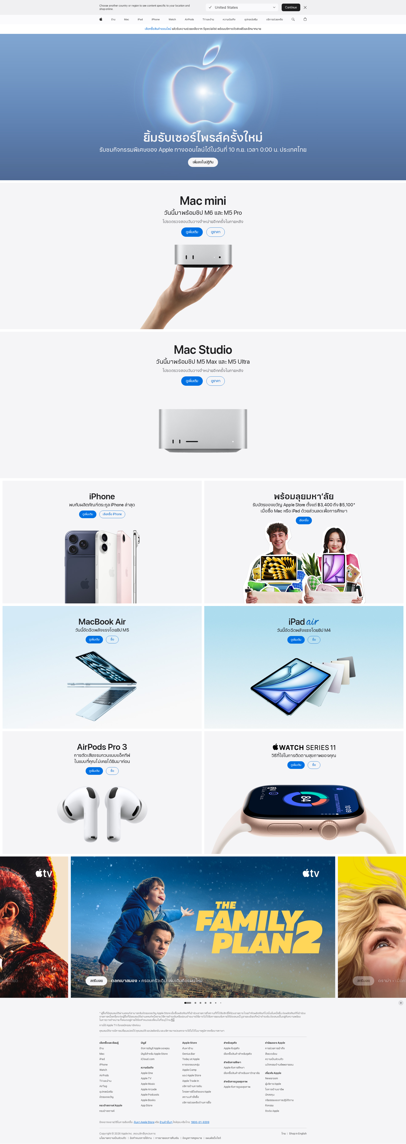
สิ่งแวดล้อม (271, 1054)
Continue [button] (291, 7)
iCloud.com (147, 1059)
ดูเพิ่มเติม (192, 232)
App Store (146, 1105)
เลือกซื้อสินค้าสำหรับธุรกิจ (238, 1054)
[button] (242, 7)
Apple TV (146, 1078)
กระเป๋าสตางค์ (107, 1111)
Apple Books (148, 1100)
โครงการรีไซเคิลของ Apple (196, 1092)
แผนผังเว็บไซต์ (213, 1138)
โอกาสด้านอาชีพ (274, 1089)
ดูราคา (215, 232)
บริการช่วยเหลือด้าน (196, 1102)
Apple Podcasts (150, 1095)
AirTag (103, 1086)
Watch (103, 1070)
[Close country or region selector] (305, 7)
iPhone (103, 1065)
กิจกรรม (269, 1105)
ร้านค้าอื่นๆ (166, 1122)
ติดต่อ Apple (272, 1111)
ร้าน (101, 1048)
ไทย (283, 1134)
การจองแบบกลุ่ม (191, 1065)
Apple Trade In (190, 1081)
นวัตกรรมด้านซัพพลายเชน (279, 1065)
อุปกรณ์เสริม (106, 1092)
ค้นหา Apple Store (144, 1122)
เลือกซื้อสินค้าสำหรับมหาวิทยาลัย (242, 1073)
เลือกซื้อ (304, 520)
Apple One (147, 1073)
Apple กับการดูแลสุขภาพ (237, 1087)
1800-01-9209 (200, 1122)
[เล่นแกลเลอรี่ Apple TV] (400, 1002)
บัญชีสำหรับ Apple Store (154, 1054)
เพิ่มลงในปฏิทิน (203, 162)
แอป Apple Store (191, 1075)
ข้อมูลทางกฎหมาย (192, 1138)
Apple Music (148, 1084)
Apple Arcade (149, 1089)
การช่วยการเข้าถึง (275, 1048)
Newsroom (271, 1078)
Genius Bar (188, 1054)
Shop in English (298, 1134)
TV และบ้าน (105, 1081)
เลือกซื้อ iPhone (112, 514)
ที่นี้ (172, 1020)
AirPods (104, 1075)
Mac (101, 1054)
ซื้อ (112, 639)
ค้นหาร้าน (187, 1048)
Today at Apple (191, 1059)
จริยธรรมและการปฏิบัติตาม (279, 1100)
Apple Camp (189, 1070)
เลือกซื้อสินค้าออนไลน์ (158, 29)
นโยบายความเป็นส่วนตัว (112, 1138)
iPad (102, 1059)
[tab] (195, 1002)
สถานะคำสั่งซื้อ (190, 1097)
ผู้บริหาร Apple (273, 1084)
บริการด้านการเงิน (192, 1086)
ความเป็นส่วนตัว (274, 1059)
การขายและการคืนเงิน (167, 1138)
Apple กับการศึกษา (234, 1068)
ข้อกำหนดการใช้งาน (141, 1138)
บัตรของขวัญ (106, 1097)
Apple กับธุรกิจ (232, 1048)
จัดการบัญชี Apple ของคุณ (155, 1048)
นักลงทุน (269, 1095)
